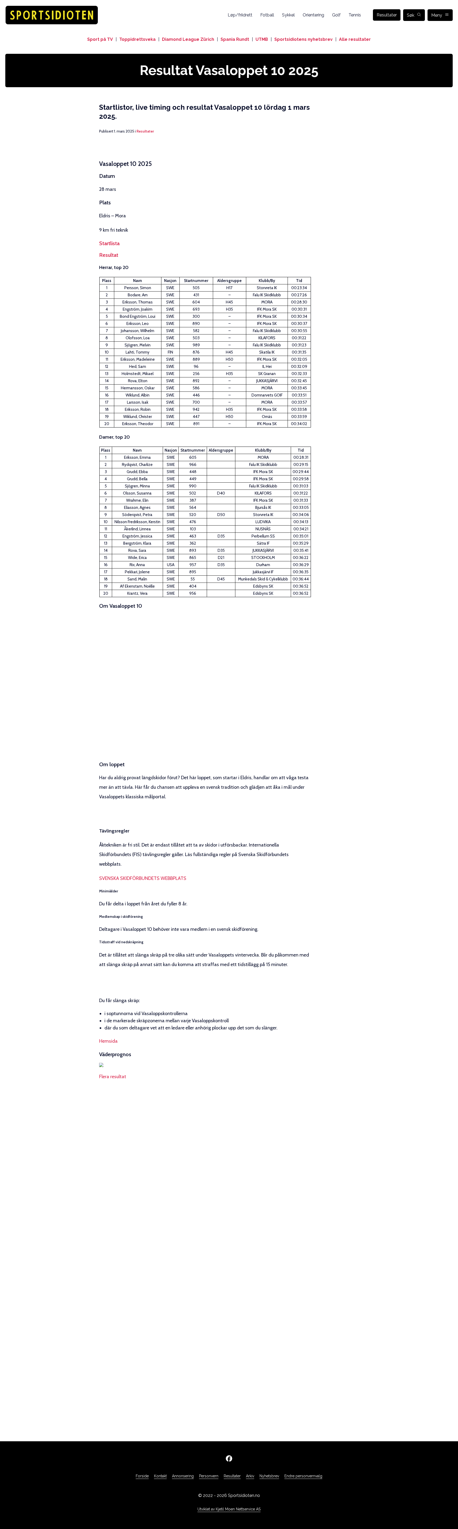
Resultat (108, 255)
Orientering (313, 14)
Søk (410, 15)
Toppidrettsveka (137, 39)
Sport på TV (100, 39)
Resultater (387, 14)
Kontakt (160, 1476)
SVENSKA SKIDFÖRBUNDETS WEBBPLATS (142, 878)
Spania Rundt (235, 39)
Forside (142, 1476)
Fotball (267, 14)
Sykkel (288, 14)
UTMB (262, 39)
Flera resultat (112, 1076)
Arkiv (250, 1476)
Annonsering (183, 1476)
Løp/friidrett (240, 14)
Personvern (208, 1476)
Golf (336, 14)
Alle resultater (355, 39)
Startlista (109, 243)
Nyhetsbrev (269, 1476)
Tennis (355, 14)
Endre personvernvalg (303, 1476)
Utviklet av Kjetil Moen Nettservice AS (229, 1509)
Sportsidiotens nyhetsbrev (303, 39)
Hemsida (108, 1041)
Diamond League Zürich (188, 39)
